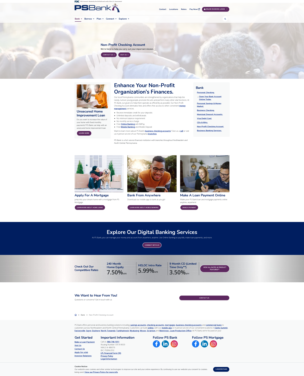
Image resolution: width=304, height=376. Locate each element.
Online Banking (128, 124)
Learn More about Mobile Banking (144, 207)
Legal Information (109, 359)
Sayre (88, 330)
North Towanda (108, 330)
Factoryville (80, 330)
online (151, 328)
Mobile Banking (128, 127)
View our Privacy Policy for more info (101, 372)
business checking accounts (158, 131)
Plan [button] (99, 18)
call (181, 131)
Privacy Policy (107, 356)
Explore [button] (123, 18)
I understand (221, 369)
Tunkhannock (122, 330)
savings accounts (138, 325)
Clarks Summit (221, 328)
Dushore (96, 330)
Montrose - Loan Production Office (175, 330)
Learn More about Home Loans (90, 207)
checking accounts (155, 325)
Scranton (151, 330)
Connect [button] (110, 18)
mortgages (170, 325)
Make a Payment (189, 207)
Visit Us (78, 345)
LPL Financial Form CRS (111, 353)
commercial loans (214, 325)
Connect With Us (152, 245)
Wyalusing (134, 330)
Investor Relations (83, 355)
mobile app (167, 328)
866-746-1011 (113, 341)
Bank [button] (77, 18)
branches (152, 134)
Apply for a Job (81, 352)
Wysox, (143, 330)
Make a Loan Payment (85, 342)
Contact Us (204, 298)
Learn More (84, 133)
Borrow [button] (88, 18)
